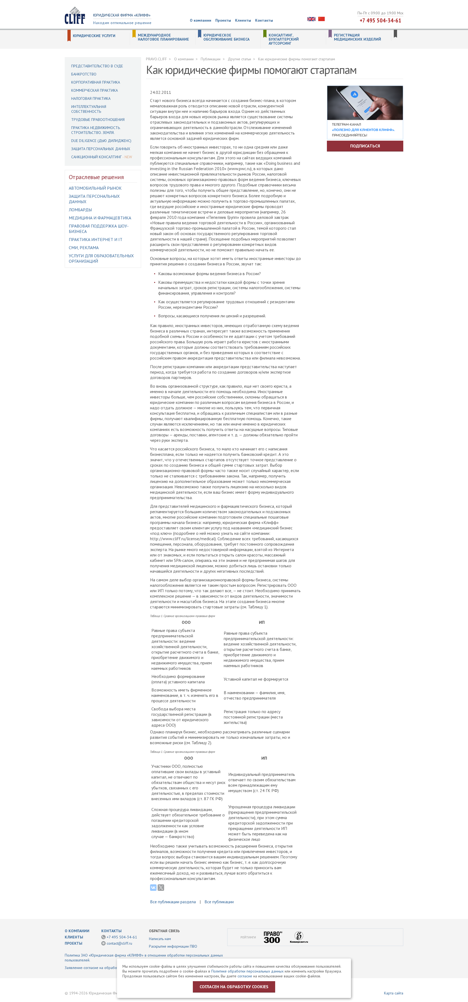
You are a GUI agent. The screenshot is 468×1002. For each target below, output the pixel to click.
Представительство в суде (97, 66)
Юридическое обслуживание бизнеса (226, 37)
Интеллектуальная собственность (88, 109)
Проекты (223, 20)
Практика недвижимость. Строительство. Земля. (95, 130)
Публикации (210, 59)
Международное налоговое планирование (163, 37)
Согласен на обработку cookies (234, 986)
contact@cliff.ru (119, 943)
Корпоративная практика (95, 82)
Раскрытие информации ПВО (173, 946)
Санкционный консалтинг (96, 156)
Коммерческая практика (94, 90)
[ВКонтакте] (153, 887)
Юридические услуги (94, 36)
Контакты (264, 20)
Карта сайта (393, 993)
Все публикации (219, 901)
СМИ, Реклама (84, 247)
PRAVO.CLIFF (156, 59)
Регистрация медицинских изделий (357, 37)
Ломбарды (80, 209)
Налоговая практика (90, 98)
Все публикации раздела (173, 901)
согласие (245, 976)
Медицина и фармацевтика (100, 217)
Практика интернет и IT (95, 239)
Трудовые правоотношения (98, 119)
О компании (200, 20)
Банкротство (83, 74)
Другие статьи (239, 59)
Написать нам (160, 938)
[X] (161, 887)
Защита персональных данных (100, 148)
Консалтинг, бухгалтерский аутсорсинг (284, 39)
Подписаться (365, 146)
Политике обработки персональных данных (247, 971)
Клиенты (243, 20)
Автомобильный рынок (95, 188)
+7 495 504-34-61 (380, 20)
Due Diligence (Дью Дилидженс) (101, 140)
